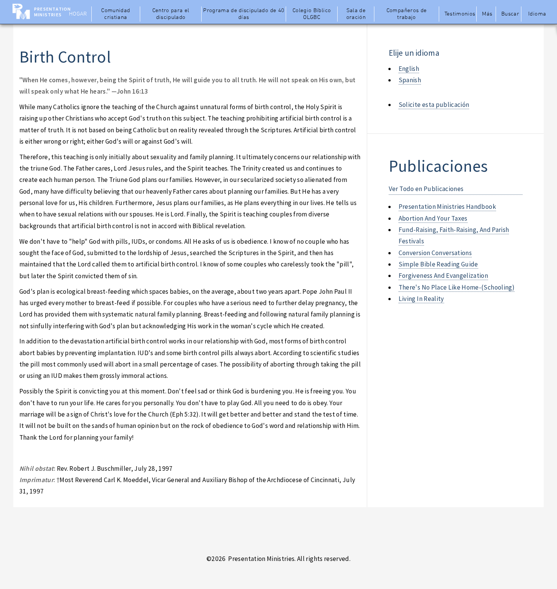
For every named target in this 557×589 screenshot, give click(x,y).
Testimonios (459, 14)
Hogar (78, 14)
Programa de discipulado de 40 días (243, 14)
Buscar (510, 14)
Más (487, 14)
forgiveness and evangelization (443, 275)
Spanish (410, 80)
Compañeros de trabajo (406, 14)
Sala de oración (356, 14)
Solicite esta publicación (434, 104)
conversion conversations (435, 253)
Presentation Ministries (52, 11)
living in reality (421, 298)
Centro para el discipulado (170, 14)
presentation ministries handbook (447, 206)
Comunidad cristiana (115, 14)
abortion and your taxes (433, 218)
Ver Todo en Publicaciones (426, 189)
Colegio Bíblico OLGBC (312, 14)
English (409, 68)
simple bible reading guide (438, 264)
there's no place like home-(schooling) (457, 287)
